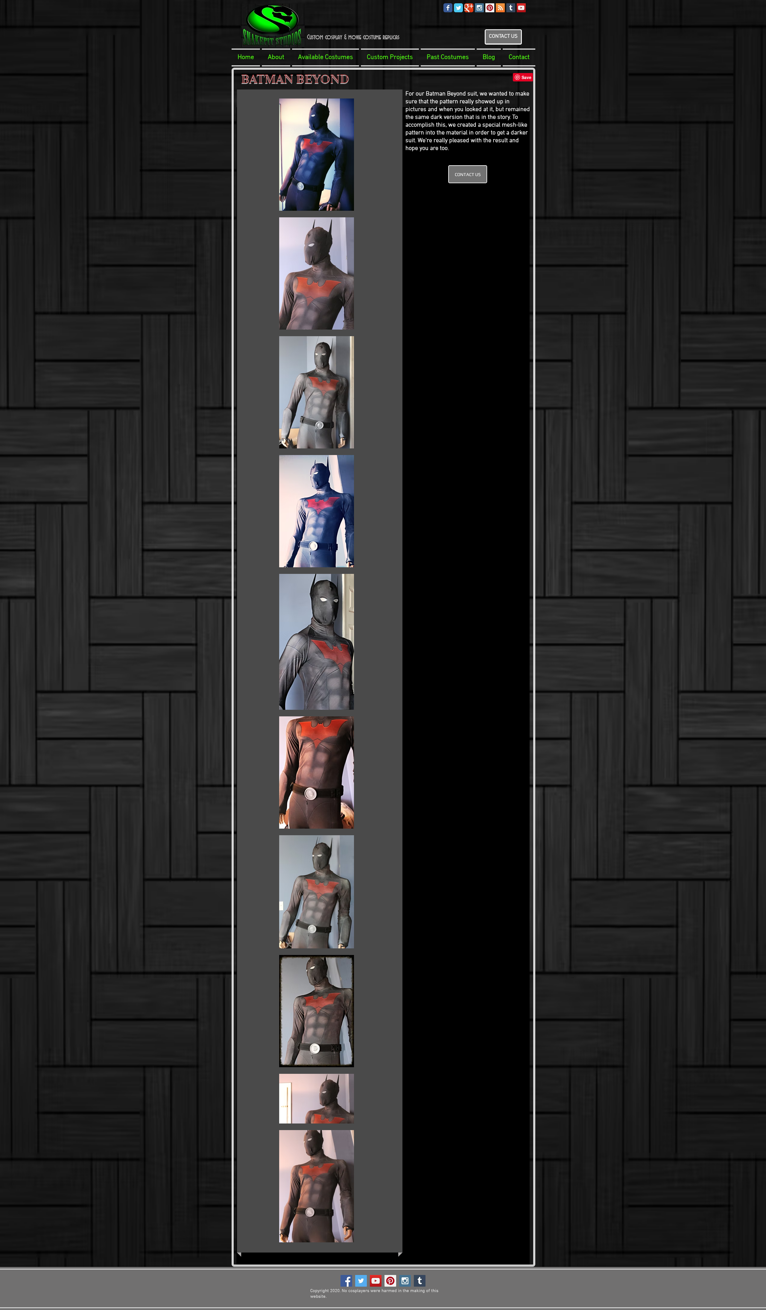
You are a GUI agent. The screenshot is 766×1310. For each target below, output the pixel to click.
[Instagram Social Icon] (479, 7)
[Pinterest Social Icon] (489, 7)
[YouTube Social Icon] (521, 7)
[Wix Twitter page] (458, 7)
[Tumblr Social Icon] (510, 7)
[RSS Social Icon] (500, 7)
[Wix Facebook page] (447, 7)
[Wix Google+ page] (468, 7)
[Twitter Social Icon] (361, 1281)
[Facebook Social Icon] (346, 1281)
